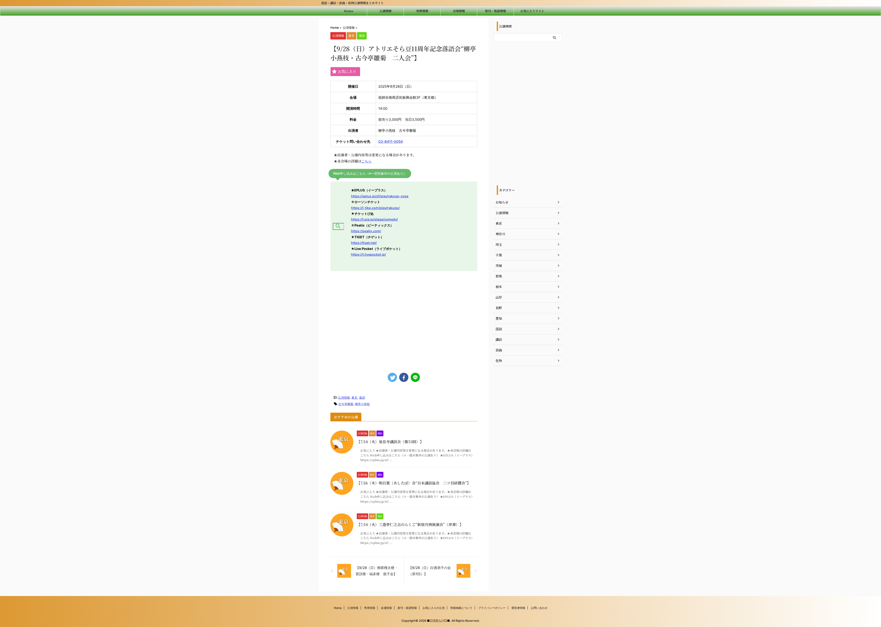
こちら (366, 161)
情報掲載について (461, 608)
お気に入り (347, 71)
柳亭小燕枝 (362, 404)
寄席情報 (422, 11)
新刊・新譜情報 (495, 11)
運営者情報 (518, 608)
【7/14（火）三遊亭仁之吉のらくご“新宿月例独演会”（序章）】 (410, 524)
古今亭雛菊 (345, 404)
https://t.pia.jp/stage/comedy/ (374, 219)
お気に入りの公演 (434, 608)
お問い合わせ (539, 608)
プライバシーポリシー (492, 608)
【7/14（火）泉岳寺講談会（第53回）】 (390, 441)
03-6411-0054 (390, 141)
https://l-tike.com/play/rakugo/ (375, 208)
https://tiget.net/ (364, 243)
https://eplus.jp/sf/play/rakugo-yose (379, 196)
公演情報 (385, 11)
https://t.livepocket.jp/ (368, 254)
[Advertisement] (403, 320)
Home (348, 11)
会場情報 (459, 11)
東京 (354, 397)
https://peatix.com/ (366, 231)
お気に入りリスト (532, 11)
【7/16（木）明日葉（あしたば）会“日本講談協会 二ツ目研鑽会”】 (414, 483)
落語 (362, 397)
